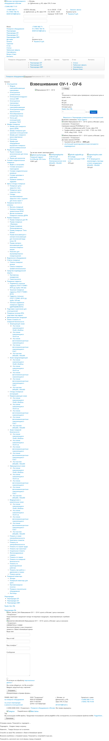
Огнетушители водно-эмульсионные (17, 110)
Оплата (9, 41)
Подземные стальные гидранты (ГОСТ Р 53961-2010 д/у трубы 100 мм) (19, 285)
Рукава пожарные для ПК (18, 220)
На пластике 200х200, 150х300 (18, 354)
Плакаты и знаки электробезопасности (17, 537)
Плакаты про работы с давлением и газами (17, 571)
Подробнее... (98, 715)
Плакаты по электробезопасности (17, 543)
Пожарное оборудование (15, 29)
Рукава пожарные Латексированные (16, 227)
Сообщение (11, 652)
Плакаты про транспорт (18, 549)
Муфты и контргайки (17, 164)
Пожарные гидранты (14, 281)
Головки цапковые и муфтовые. (17, 176)
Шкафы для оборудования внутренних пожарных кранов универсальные (18, 144)
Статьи (9, 48)
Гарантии (10, 43)
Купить (93, 112)
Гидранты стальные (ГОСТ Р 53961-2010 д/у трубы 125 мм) (18, 298)
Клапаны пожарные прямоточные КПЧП (17, 210)
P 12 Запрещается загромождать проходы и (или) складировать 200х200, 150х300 (95, 162)
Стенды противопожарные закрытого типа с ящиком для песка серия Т (18, 197)
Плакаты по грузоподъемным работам (16, 565)
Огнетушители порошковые (15, 102)
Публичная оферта (13, 50)
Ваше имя (10, 631)
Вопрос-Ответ (11, 54)
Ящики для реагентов (17, 158)
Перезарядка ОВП (13, 37)
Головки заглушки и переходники (16, 168)
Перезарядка (11, 31)
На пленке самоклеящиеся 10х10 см (18, 334)
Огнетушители (12, 84)
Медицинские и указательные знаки (17, 501)
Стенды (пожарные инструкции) (16, 393)
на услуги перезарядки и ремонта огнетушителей (13, 704)
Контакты (10, 56)
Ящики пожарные (13, 150)
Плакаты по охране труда (19, 546)
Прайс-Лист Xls (9, 606)
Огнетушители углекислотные (15, 93)
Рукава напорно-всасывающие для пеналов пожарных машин (16, 246)
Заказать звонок (75, 9)
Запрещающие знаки (17, 324)
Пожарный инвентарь (14, 576)
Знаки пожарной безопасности (15, 431)
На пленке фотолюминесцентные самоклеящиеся (20, 340)
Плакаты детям (15, 574)
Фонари (12, 578)
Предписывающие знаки (18, 396)
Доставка (10, 39)
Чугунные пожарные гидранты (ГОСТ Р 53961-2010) (19, 292)
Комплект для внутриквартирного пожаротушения (16, 253)
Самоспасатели (15, 279)
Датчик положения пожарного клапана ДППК (19, 214)
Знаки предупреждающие (19, 358)
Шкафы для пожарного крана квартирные (18, 136)
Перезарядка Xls (10, 610)
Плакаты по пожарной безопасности (17, 560)
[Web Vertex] (34, 711)
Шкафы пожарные (13, 124)
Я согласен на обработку (21, 681)
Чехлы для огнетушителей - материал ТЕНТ (15, 120)
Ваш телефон (12, 645)
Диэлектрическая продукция (17, 317)
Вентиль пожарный (16, 207)
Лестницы (13, 593)
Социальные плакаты (17, 551)
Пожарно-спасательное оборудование (18, 590)
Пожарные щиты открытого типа (15, 191)
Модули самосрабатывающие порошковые (17, 88)
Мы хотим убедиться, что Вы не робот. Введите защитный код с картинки (20, 686)
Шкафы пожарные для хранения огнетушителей (18, 131)
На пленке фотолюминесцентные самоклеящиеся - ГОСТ (20, 348)
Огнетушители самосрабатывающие (17, 106)
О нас (9, 46)
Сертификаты (11, 52)
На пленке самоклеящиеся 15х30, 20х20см (18, 328)
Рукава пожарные (13, 217)
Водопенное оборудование (16, 258)
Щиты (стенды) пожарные (16, 184)
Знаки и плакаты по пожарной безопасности (15, 320)
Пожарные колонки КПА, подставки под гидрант (15, 314)
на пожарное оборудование (14, 699)
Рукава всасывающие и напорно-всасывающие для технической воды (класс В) (18, 237)
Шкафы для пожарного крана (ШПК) (18, 127)
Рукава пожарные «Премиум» (16, 223)
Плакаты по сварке (16, 557)
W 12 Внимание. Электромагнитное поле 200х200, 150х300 (57, 161)
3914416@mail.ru (14, 14)
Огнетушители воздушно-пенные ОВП (18, 98)
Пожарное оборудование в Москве (43, 708)
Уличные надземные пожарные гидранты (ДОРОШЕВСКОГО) (17, 304)
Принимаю (9, 718)
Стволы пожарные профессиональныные (18, 267)
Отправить (11, 690)
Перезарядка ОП (12, 33)
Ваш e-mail (10, 638)
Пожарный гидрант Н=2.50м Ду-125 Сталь (38, 158)
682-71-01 (10, 6)
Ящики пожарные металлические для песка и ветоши (19, 154)
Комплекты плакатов (17, 540)
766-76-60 (87, 701)
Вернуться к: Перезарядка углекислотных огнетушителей (83, 117)
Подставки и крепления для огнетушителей (17, 310)
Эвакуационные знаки (17, 466)
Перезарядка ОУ (12, 35)
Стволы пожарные (13, 260)
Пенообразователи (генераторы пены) (16, 114)
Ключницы (13, 139)
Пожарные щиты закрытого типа (15, 187)
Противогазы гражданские (14, 276)
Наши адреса (82, 119)
